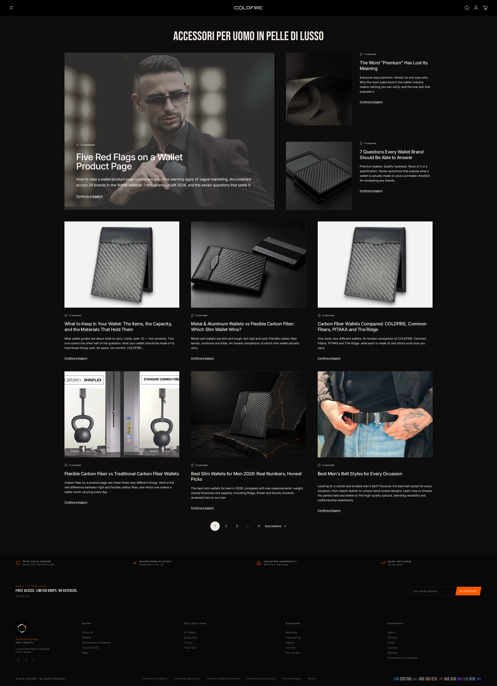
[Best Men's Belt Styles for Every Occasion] (375, 414)
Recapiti (312, 678)
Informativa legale (291, 678)
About (391, 632)
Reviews (392, 652)
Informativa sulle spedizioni (261, 678)
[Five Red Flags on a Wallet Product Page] (169, 131)
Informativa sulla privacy (187, 678)
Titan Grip (190, 647)
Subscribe (468, 591)
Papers (290, 642)
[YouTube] (33, 659)
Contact (392, 637)
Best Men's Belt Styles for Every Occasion (360, 473)
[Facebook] (25, 659)
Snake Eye (190, 637)
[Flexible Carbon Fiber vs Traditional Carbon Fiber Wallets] (121, 414)
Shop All (87, 632)
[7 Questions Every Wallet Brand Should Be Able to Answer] (319, 176)
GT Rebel (189, 632)
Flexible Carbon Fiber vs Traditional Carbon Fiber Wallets (121, 473)
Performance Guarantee (402, 657)
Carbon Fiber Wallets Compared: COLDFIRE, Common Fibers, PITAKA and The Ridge (372, 326)
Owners (392, 647)
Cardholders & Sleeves (96, 642)
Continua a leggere (89, 196)
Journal (290, 647)
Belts (85, 652)
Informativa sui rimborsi (155, 678)
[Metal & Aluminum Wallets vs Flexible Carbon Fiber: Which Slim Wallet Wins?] (248, 264)
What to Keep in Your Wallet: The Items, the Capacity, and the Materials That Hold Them (118, 326)
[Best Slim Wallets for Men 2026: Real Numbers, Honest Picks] (248, 414)
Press (391, 642)
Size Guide (292, 652)
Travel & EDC (90, 647)
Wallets (86, 637)
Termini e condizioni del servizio (223, 678)
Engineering (293, 637)
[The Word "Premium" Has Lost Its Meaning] (319, 89)
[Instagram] (18, 659)
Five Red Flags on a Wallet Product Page (129, 161)
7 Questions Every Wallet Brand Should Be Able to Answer (391, 154)
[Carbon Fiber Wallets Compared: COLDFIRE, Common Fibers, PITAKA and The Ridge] (375, 264)
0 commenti (88, 144)
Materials (291, 632)
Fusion (188, 642)
